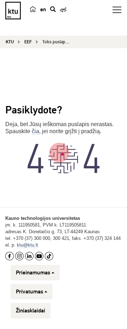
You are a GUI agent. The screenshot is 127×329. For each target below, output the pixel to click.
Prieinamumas (33, 272)
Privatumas (29, 291)
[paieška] (53, 9)
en (43, 9)
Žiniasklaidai (30, 310)
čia (35, 131)
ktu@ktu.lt (27, 245)
